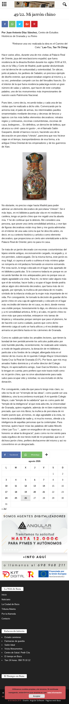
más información (54, 692)
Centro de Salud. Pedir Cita (17, 652)
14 (44, 486)
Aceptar (36, 696)
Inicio (4, 594)
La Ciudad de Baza (10, 604)
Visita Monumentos (13, 649)
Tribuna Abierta (9, 609)
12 (26, 486)
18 (16, 492)
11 (16, 486)
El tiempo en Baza (13, 656)
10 (6, 486)
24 (6, 498)
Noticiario (6, 599)
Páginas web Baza (53, 700)
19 (26, 492)
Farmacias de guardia (14, 641)
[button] (64, 4)
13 (35, 486)
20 (35, 492)
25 (16, 498)
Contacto (6, 618)
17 (6, 492)
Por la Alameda (9, 614)
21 (44, 492)
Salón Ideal (9, 645)
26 (26, 498)
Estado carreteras (12, 637)
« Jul (4, 509)
